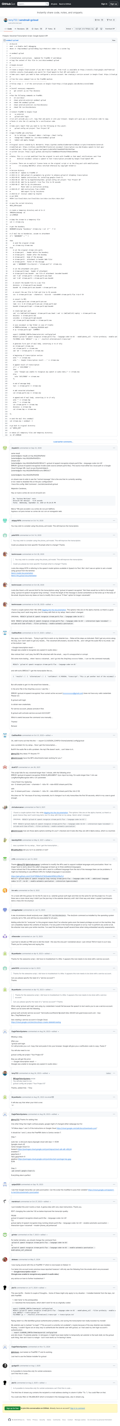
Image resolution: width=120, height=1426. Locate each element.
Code (10, 29)
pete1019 (15, 535)
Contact (70, 1420)
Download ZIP (110, 29)
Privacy (35, 1420)
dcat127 (15, 767)
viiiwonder (16, 936)
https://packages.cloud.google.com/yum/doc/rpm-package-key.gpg (44, 1159)
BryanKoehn (16, 953)
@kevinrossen (17, 758)
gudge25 (15, 1366)
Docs (64, 1420)
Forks (51, 29)
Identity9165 (17, 840)
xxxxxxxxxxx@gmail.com (73, 693)
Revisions (22, 29)
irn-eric (15, 890)
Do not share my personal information (100, 1420)
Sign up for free (13, 1408)
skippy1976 (16, 521)
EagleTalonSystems (19, 1031)
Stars (38, 29)
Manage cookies (80, 1420)
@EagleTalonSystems (21, 1079)
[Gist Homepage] (8, 3)
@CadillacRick (17, 850)
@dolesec (15, 1352)
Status (49, 1420)
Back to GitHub (65, 4)
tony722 (12, 20)
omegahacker (17, 910)
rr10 (13, 859)
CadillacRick (16, 633)
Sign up (113, 4)
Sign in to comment (77, 1408)
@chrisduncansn (33, 864)
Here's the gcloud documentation (24, 576)
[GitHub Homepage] (9, 1419)
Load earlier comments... (63, 442)
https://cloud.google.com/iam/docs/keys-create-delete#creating (36, 1022)
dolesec (15, 1259)
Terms (29, 1420)
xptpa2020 (16, 1184)
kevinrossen (17, 554)
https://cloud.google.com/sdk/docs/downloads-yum (77, 1128)
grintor (14, 1235)
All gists (54, 4)
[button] (97, 28)
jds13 (14, 1288)
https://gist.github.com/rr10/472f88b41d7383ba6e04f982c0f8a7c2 (37, 876)
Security (42, 1420)
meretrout (16, 1201)
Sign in (104, 4)
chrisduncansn (18, 807)
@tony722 (15, 754)
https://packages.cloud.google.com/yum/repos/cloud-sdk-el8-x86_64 (45, 1149)
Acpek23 (15, 448)
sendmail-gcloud (28, 20)
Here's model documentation (22, 573)
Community (56, 1420)
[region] (60, 239)
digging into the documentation (54, 610)
